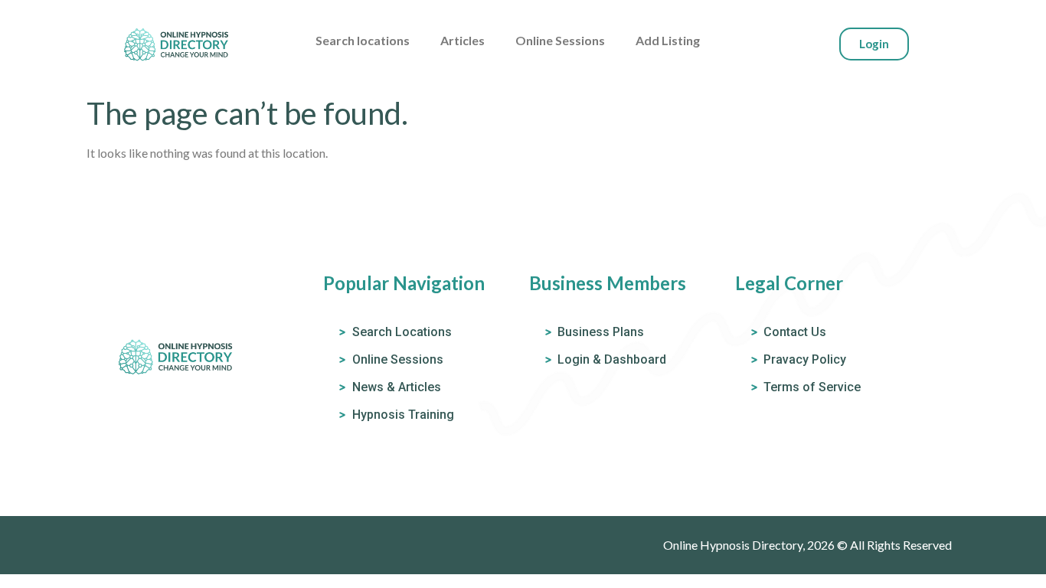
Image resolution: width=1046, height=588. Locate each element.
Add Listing (668, 40)
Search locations (362, 40)
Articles (462, 40)
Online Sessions (560, 40)
